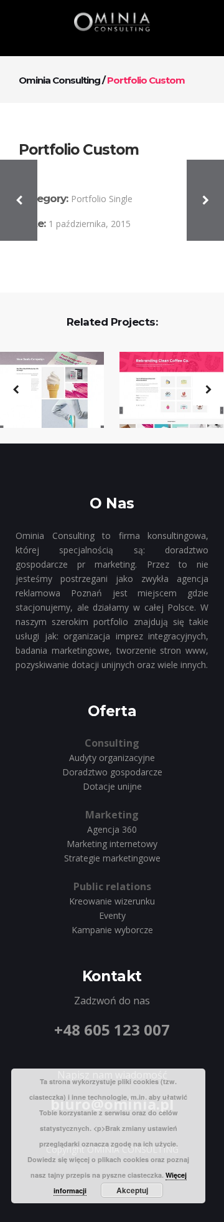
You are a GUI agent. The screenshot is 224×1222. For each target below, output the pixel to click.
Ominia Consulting (59, 80)
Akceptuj (132, 1190)
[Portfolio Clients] (163, 391)
